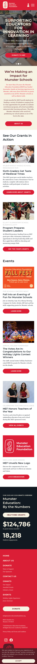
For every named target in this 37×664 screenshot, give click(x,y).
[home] (10, 5)
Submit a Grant (8, 590)
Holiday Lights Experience (11, 598)
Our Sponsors (7, 571)
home (6, 556)
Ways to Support (8, 569)
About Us (18, 124)
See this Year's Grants (18, 249)
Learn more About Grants (19, 192)
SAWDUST (24, 628)
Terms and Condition (20, 631)
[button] (32, 5)
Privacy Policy (7, 631)
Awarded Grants (8, 587)
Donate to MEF (18, 55)
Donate (16, 609)
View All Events (16, 425)
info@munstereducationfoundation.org (14, 616)
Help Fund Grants (16, 515)
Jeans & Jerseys (8, 601)
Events (7, 595)
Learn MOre (16, 311)
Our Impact (6, 585)
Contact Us (9, 576)
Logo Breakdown (16, 477)
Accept (18, 661)
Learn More (16, 371)
